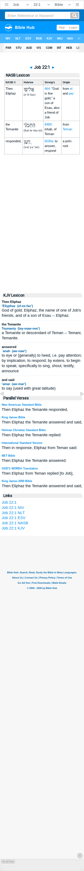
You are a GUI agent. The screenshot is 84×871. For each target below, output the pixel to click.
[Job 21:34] (5, 403)
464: (48, 88)
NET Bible (8, 455)
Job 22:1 (9, 502)
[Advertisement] (42, 251)
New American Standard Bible (22, 404)
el (71, 88)
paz (71, 93)
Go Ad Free (8, 861)
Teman (67, 129)
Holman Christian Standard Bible (24, 430)
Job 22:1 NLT (13, 513)
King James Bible (13, 417)
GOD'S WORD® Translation (20, 468)
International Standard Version (22, 442)
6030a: (49, 141)
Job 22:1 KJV (13, 528)
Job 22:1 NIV (13, 507)
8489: (48, 124)
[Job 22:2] (78, 403)
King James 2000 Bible (17, 481)
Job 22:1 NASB (15, 523)
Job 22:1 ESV (13, 518)
